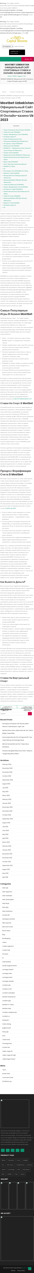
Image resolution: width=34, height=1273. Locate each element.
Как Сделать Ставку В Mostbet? (13, 143)
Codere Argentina (8, 946)
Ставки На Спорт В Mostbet (12, 132)
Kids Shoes (26, 1169)
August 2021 (6, 869)
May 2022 (5, 834)
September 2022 (7, 819)
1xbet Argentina (7, 892)
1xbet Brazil (5, 903)
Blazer (4, 1160)
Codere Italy (6, 950)
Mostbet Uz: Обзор (9, 166)
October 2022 (6, 815)
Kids (18, 1169)
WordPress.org (6, 1081)
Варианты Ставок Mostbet (11, 173)
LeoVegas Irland (7, 977)
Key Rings (11, 1169)
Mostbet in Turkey (8, 1004)
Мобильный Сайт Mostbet (11, 146)
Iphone (29, 1165)
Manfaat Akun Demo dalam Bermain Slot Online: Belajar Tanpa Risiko (17, 732)
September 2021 (7, 865)
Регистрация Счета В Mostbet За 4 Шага (16, 171)
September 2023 (7, 780)
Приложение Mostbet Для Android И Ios (16, 141)
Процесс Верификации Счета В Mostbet (16, 134)
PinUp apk (5, 1032)
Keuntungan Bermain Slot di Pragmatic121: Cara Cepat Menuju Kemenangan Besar (17, 738)
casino (4, 942)
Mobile (10, 1174)
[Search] (30, 713)
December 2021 (7, 854)
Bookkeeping (6, 938)
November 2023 (7, 772)
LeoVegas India (7, 973)
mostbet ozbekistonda (9, 1012)
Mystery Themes (26, 1268)
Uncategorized (7, 1043)
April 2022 (5, 838)
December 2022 (7, 807)
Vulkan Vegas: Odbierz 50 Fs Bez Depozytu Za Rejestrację (26, 707)
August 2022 (6, 823)
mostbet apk (20, 92)
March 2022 (6, 842)
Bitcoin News (6, 931)
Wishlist (28, 59)
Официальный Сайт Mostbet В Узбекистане (17, 155)
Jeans (4, 1169)
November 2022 (7, 811)
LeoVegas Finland (7, 969)
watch (23, 1174)
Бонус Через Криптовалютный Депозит (15, 164)
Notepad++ (5, 1020)
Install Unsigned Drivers (9, 966)
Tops (16, 1174)
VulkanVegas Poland (8, 1059)
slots (3, 1036)
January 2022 (6, 850)
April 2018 (5, 877)
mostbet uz (6, 1016)
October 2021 (6, 862)
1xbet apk (5, 888)
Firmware (5, 954)
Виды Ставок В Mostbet (11, 162)
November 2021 (7, 858)
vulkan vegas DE (7, 1051)
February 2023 (6, 799)
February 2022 (6, 846)
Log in (4, 1070)
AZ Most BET (6, 915)
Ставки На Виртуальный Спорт (13, 139)
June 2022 (5, 830)
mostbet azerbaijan (8, 993)
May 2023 (5, 791)
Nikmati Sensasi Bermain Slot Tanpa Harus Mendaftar (15, 745)
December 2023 (7, 768)
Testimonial (6, 1039)
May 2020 (5, 873)
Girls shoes (10, 1165)
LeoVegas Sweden (8, 981)
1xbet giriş (5, 907)
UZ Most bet (6, 1047)
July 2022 (5, 826)
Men (3, 1174)
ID (3, 958)
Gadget (25, 1160)
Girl (3, 1165)
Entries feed (6, 1073)
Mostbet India (6, 1008)
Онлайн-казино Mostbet (11, 153)
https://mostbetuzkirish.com (22, 399)
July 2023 (5, 788)
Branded (11, 1160)
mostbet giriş (6, 1001)
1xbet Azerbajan (7, 896)
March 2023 (6, 795)
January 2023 (6, 803)
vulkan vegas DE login (9, 1055)
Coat (18, 1160)
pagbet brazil (6, 1028)
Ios (4, 169)
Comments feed (7, 1077)
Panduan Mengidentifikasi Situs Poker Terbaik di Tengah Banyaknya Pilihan (17, 752)
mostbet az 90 (7, 989)
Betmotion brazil (7, 927)
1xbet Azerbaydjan (8, 899)
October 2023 (6, 776)
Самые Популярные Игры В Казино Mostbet (17, 130)
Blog (3, 934)
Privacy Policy (21, 1270)
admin (4, 92)
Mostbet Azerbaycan (9, 997)
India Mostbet (6, 962)
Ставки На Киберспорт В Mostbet (14, 184)
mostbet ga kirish (10, 508)
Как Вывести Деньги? (10, 137)
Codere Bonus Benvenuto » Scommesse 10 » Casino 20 (7, 707)
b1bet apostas (6, 923)
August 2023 (6, 784)
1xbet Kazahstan (7, 911)
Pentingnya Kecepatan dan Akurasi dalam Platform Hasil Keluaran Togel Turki (15, 725)
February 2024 (6, 764)
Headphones (20, 1165)
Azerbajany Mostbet (8, 919)
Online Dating (6, 1024)
